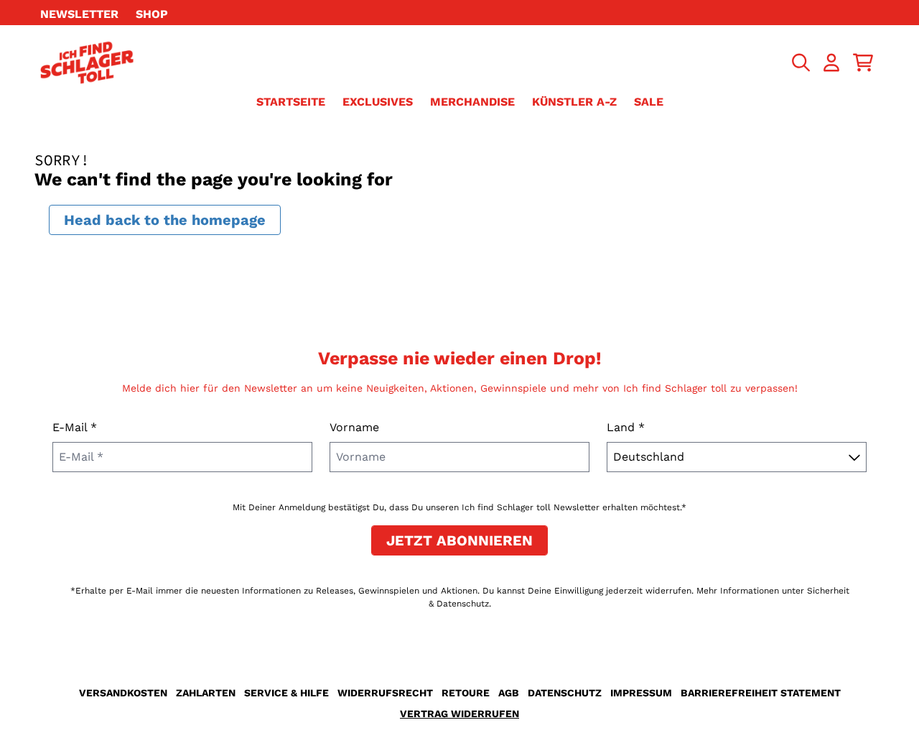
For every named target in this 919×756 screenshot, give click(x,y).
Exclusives (377, 102)
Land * (626, 427)
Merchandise (472, 102)
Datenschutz (565, 693)
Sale (648, 102)
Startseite (290, 102)
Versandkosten (123, 693)
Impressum (641, 693)
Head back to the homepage (165, 220)
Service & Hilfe (286, 693)
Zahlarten (205, 693)
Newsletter (79, 14)
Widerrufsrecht (385, 693)
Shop (152, 14)
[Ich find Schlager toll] (87, 62)
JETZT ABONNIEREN (459, 540)
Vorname (354, 427)
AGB (508, 693)
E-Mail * (74, 427)
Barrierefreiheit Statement (761, 693)
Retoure (466, 693)
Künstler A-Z (574, 102)
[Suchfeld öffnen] (800, 62)
